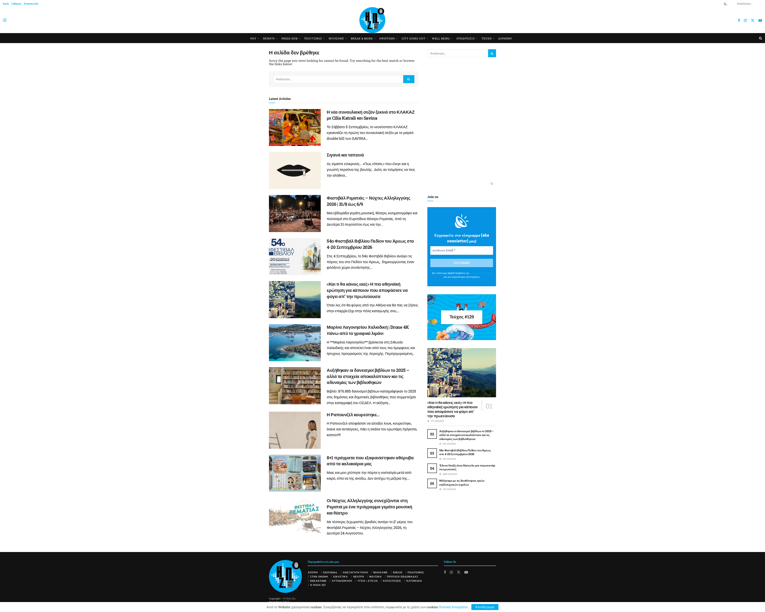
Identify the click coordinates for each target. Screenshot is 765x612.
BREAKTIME (318, 580)
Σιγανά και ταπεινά (345, 155)
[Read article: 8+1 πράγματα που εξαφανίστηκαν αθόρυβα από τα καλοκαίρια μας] (295, 473)
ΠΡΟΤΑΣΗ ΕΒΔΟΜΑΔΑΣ (402, 576)
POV (253, 38)
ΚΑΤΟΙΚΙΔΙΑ (414, 580)
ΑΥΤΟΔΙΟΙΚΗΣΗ (342, 580)
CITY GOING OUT (413, 38)
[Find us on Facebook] (739, 20)
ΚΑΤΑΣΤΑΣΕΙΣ (392, 580)
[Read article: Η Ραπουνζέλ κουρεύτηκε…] (295, 430)
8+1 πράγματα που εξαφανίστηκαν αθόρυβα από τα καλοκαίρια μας (370, 461)
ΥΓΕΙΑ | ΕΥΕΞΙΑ (368, 580)
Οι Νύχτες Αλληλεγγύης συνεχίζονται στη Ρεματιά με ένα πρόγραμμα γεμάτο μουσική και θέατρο (369, 507)
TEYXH (487, 38)
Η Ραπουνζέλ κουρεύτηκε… (353, 414)
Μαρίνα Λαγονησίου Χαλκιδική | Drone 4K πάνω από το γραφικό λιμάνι (368, 330)
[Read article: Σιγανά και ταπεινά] (295, 170)
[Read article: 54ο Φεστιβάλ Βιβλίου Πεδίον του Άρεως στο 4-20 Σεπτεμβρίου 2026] (295, 256)
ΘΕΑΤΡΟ (358, 576)
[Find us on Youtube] (760, 20)
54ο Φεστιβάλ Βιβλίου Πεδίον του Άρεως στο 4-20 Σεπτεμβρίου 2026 (370, 244)
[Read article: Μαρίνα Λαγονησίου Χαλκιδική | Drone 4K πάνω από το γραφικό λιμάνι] (295, 342)
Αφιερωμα (387, 38)
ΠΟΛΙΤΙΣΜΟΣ (416, 572)
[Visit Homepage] (372, 20)
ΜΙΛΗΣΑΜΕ (336, 38)
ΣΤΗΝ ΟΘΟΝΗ (319, 576)
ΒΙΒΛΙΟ (397, 572)
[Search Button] (759, 3)
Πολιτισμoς (313, 38)
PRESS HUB (289, 38)
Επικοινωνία (31, 3)
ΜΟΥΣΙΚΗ (375, 576)
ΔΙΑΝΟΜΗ (505, 38)
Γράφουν (16, 3)
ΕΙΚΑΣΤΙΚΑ (340, 576)
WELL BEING (441, 38)
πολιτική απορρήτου (480, 273)
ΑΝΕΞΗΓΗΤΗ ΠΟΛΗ (355, 572)
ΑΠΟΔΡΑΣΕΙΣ (465, 38)
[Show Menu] (5, 20)
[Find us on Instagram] (745, 20)
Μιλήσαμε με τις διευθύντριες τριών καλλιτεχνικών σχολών (461, 482)
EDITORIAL (330, 572)
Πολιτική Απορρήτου (453, 607)
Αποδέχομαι (484, 607)
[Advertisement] (460, 125)
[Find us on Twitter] (752, 20)
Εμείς (6, 3)
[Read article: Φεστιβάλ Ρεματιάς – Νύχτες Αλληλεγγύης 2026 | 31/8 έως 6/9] (295, 213)
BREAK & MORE (362, 38)
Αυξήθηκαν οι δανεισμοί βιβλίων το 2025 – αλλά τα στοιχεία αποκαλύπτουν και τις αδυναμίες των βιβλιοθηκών (368, 376)
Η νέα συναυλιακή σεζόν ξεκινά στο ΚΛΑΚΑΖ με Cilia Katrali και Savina (370, 115)
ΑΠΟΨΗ (313, 572)
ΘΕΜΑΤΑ (269, 38)
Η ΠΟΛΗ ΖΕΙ (318, 584)
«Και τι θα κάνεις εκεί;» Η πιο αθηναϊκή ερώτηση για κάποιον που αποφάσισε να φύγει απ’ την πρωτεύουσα (367, 290)
